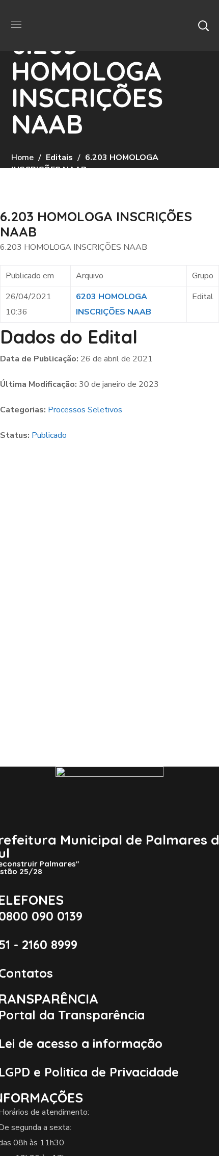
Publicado (49, 435)
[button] (203, 25)
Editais (59, 157)
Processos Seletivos (85, 409)
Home (22, 157)
